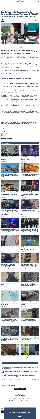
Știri (7, 9)
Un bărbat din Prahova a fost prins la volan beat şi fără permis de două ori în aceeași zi (10, 158)
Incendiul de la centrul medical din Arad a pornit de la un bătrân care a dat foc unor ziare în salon (30, 158)
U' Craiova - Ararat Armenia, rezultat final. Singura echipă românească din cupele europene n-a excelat (29, 248)
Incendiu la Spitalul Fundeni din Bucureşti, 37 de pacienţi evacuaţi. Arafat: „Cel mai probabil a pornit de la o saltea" (29, 193)
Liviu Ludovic (8, 19)
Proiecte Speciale (27, 400)
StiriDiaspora (3, 9)
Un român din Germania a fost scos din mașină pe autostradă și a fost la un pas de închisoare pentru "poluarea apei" (29, 230)
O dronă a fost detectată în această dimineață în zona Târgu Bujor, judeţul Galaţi (9, 175)
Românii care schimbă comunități (15, 400)
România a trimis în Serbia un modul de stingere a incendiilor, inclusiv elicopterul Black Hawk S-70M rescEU (10, 193)
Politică (8, 398)
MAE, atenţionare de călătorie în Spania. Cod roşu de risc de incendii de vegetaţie (30, 175)
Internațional (14, 398)
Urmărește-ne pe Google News (28, 47)
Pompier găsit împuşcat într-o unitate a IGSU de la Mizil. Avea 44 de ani (10, 247)
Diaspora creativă (29, 398)
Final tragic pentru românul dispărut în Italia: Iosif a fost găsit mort (10, 356)
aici (15, 114)
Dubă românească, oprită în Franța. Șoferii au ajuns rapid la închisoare (29, 320)
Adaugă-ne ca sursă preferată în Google (11, 47)
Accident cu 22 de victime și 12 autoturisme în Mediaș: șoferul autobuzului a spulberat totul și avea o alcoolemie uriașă (9, 266)
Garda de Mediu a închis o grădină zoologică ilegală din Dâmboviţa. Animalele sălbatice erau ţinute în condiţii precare (28, 284)
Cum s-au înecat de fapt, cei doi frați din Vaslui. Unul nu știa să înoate (30, 356)
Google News (5, 135)
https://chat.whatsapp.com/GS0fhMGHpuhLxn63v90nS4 (14, 128)
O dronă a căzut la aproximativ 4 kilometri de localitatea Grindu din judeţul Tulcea (9, 303)
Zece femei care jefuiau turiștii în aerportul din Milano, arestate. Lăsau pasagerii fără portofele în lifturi (9, 320)
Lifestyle (23, 398)
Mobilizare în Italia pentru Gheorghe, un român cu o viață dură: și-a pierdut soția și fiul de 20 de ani (30, 338)
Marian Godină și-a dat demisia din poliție (9, 283)
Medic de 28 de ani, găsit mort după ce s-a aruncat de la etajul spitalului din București (29, 303)
